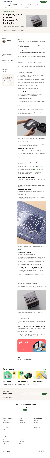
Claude (6, 82)
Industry (4, 437)
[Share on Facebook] (10, 71)
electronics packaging (30, 167)
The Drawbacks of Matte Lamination (8, 57)
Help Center (21, 445)
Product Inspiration (22, 422)
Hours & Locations (22, 441)
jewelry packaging (20, 167)
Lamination (20, 359)
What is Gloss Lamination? (6, 58)
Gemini (11, 80)
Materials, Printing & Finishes (10, 7)
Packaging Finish (6, 441)
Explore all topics (28, 359)
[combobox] (41, 5)
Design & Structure (4, 5)
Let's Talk (25, 410)
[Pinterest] (46, 451)
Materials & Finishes (9, 4)
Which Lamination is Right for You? (7, 63)
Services (36, 424)
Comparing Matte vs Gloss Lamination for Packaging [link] (23, 7)
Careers (20, 443)
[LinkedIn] (41, 451)
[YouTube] (44, 451)
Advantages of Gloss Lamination (7, 60)
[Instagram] (39, 451)
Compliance (20, 4)
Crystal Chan (35, 383)
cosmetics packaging (39, 166)
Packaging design (20, 56)
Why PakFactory (37, 425)
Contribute (21, 420)
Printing (4, 443)
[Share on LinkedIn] (5, 71)
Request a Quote (37, 427)
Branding (29, 4)
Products (36, 420)
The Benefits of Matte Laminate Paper (7, 55)
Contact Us (44, 1)
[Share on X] (8, 71)
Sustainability (14, 4)
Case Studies (34, 5)
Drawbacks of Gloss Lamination (7, 62)
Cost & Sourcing (25, 5)
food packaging (27, 248)
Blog (3, 7)
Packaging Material (6, 439)
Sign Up (44, 393)
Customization (21, 424)
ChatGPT (6, 80)
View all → (45, 369)
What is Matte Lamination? (6, 52)
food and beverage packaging (37, 169)
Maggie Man (5, 384)
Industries (36, 422)
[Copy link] (3, 71)
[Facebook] (37, 451)
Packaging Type (6, 436)
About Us (20, 436)
